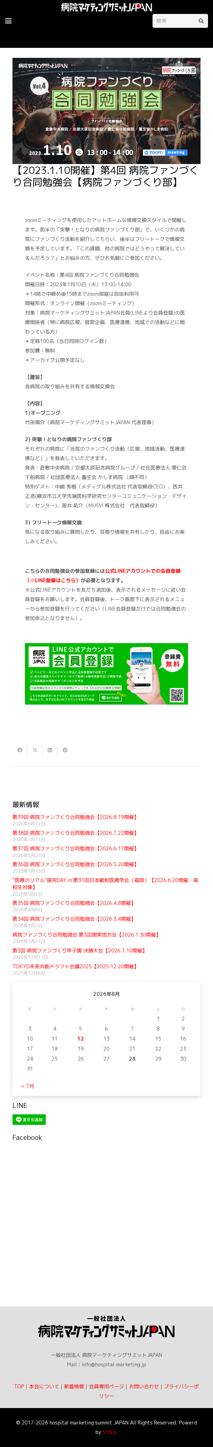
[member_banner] (106, 674)
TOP (19, 1386)
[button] (8, 21)
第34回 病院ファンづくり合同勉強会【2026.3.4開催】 (74, 918)
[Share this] (19, 750)
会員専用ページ (106, 1386)
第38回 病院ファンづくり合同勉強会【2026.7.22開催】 (75, 832)
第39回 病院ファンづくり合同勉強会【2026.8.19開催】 (75, 817)
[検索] (201, 21)
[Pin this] (64, 750)
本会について (44, 1386)
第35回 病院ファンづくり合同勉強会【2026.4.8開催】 (74, 903)
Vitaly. (110, 1432)
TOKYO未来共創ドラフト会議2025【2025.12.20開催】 (75, 966)
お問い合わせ (144, 1386)
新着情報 (74, 1386)
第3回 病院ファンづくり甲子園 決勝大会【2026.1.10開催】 (79, 950)
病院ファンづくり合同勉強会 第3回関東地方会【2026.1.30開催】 (86, 934)
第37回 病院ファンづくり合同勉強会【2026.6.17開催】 (75, 848)
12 (80, 1038)
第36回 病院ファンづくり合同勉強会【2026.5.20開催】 (75, 864)
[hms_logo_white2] (106, 7)
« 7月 (27, 1086)
